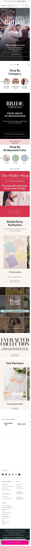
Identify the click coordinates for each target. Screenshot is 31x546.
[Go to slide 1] (10, 64)
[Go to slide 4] (18, 64)
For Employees (5, 516)
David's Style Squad (6, 512)
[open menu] (26, 5)
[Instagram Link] (9, 474)
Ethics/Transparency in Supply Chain (12, 535)
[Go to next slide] (29, 34)
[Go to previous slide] (1, 34)
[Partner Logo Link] (8, 424)
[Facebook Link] (3, 474)
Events (3, 511)
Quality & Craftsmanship (7, 507)
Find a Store (4, 496)
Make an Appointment (7, 498)
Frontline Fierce (5, 509)
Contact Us (18, 484)
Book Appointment (15, 542)
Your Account (5, 488)
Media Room (5, 518)
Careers (3, 514)
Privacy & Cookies (9, 532)
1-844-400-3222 (20, 499)
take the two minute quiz (15, 328)
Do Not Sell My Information (14, 533)
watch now (15, 54)
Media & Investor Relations (5, 522)
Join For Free (20, 1)
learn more (15, 355)
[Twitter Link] (16, 474)
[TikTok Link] (12, 474)
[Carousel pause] (29, 65)
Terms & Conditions (19, 532)
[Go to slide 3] (15, 64)
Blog (3, 520)
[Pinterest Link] (6, 474)
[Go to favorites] (20, 5)
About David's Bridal (6, 505)
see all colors (15, 168)
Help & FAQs (19, 486)
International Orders (6, 489)
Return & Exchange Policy (7, 486)
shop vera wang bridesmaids (15, 134)
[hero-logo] (3, 5)
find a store (15, 212)
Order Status (5, 484)
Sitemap (24, 535)
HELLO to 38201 (20, 493)
